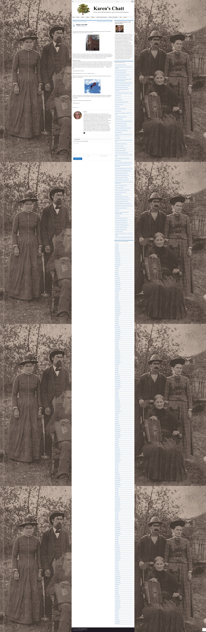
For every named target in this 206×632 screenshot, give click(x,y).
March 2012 (117, 594)
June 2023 (117, 319)
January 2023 (117, 329)
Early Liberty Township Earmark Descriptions (122, 85)
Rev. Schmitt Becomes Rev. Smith (120, 116)
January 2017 (117, 476)
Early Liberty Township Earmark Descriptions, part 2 (123, 82)
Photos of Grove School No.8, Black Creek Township (124, 237)
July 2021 (116, 366)
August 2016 (117, 486)
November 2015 (117, 504)
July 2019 (116, 415)
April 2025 (117, 274)
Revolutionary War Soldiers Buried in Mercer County (123, 168)
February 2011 (117, 621)
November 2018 (117, 431)
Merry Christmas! (118, 97)
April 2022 (117, 347)
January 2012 (117, 598)
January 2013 (117, 574)
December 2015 (117, 502)
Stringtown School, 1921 (119, 104)
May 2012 (116, 590)
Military (93, 17)
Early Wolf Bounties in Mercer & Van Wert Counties (123, 205)
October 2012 (117, 580)
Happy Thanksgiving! (118, 99)
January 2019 (117, 427)
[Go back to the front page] (103, 9)
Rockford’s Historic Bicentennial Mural (121, 152)
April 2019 (117, 421)
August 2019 (117, 413)
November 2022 (117, 333)
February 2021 (117, 376)
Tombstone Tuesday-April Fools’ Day (121, 220)
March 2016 (117, 496)
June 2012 (117, 588)
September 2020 (118, 386)
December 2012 (117, 576)
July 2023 (116, 317)
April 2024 (117, 298)
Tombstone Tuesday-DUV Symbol (120, 185)
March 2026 (117, 251)
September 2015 (118, 508)
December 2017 (117, 453)
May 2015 (116, 517)
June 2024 (117, 294)
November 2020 (117, 382)
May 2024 (116, 296)
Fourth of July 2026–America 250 (120, 72)
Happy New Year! (118, 95)
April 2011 (117, 617)
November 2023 (117, 309)
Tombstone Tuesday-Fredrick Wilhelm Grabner (123, 170)
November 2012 (117, 578)
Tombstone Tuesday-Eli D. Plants (120, 192)
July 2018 (116, 439)
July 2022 (116, 341)
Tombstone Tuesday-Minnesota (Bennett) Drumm (123, 121)
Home (73, 17)
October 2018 (117, 433)
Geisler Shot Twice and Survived (120, 77)
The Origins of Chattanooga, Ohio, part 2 (122, 224)
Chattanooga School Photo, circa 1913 (121, 196)
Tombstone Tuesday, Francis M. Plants (121, 201)
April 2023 (117, 323)
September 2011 (118, 606)
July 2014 (116, 537)
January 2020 (117, 402)
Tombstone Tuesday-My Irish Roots (121, 227)
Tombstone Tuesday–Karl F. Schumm (80, 21)
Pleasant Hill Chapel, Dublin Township (121, 87)
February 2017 (117, 474)
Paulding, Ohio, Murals (119, 118)
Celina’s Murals (117, 138)
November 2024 (117, 284)
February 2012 (117, 596)
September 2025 (118, 264)
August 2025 (117, 266)
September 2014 (118, 533)
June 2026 (117, 245)
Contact (125, 17)
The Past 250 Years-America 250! (120, 70)
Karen (78, 26)
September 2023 (118, 313)
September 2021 (118, 362)
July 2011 (116, 610)
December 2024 (117, 282)
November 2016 (117, 480)
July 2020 (116, 390)
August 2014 (117, 535)
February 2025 (117, 278)
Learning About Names (119, 231)
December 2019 (117, 404)
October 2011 (117, 604)
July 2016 (116, 488)
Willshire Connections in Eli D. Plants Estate (122, 189)
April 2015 (117, 519)
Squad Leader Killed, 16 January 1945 (121, 218)
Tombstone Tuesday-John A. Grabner (121, 177)
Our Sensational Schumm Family (120, 64)
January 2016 (117, 500)
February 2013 (117, 572)
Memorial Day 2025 (118, 194)
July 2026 (116, 243)
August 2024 (117, 290)
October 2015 (117, 506)
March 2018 (117, 447)
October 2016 (117, 482)
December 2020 (117, 380)
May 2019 (116, 419)
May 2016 (116, 492)
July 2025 (116, 268)
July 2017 (116, 464)
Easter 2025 (117, 210)
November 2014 (117, 529)
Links (121, 17)
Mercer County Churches (102, 17)
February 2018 (117, 449)
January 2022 (117, 353)
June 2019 (117, 417)
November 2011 (117, 602)
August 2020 (117, 388)
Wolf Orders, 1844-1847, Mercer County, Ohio (123, 203)
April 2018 (117, 445)
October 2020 (117, 384)
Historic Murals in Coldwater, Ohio (120, 143)
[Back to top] (203, 625)
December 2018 (117, 429)
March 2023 (117, 325)
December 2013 (117, 551)
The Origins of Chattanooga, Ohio (121, 229)
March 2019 (117, 423)
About (77, 17)
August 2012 (117, 584)
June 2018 (117, 441)
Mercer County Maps (113, 17)
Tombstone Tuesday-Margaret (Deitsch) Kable (123, 127)
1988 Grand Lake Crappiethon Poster (121, 130)
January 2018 (117, 451)
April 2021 (117, 372)
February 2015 (117, 523)
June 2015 (117, 515)
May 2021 (116, 370)
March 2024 (117, 300)
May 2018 (116, 443)
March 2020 (117, 398)
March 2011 (117, 619)
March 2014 (117, 545)
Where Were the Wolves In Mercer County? (122, 198)
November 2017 (117, 455)
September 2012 (118, 582)
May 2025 (116, 272)
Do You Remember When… (119, 187)
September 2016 (118, 484)
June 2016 (117, 490)
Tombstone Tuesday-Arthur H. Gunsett (104, 21)
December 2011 (117, 600)
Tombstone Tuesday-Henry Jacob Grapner (122, 158)
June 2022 (117, 343)
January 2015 (117, 525)
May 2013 (116, 566)
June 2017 (117, 466)
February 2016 (117, 498)
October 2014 (117, 531)
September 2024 (118, 288)
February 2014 (117, 547)
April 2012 (117, 592)
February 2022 (117, 351)
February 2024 (117, 302)
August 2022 (117, 339)
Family (82, 17)
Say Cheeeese (117, 215)
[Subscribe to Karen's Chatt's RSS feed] (72, 1)
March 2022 (117, 349)
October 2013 (117, 555)
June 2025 (117, 270)
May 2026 (116, 247)
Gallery (87, 17)
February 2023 (117, 327)
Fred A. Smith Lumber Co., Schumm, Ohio (122, 179)
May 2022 (116, 345)
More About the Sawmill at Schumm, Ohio (122, 175)
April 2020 (117, 396)
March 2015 (117, 521)
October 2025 (117, 262)
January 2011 (117, 623)
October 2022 (117, 335)
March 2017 (117, 472)
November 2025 (117, 260)
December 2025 (117, 258)
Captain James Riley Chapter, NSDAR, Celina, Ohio (123, 162)
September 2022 (118, 337)
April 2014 (117, 543)
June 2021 (117, 368)
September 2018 (118, 435)
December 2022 (117, 331)
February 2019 (117, 425)
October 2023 (117, 311)
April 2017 (117, 470)
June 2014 (117, 539)
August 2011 (117, 608)
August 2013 (117, 559)
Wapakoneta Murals (118, 132)
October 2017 (117, 457)
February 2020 (117, 400)
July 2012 (116, 586)
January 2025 (117, 280)
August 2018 (117, 437)
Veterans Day (117, 106)
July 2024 (116, 292)
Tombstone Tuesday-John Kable (120, 148)
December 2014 (117, 527)
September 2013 (118, 557)
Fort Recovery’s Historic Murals (120, 150)
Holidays (85, 26)
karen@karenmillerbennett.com (82, 628)
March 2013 (117, 570)
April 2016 (117, 494)
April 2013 (117, 568)
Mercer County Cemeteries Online (121, 125)
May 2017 (116, 468)
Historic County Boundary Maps (120, 108)
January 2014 (117, 549)
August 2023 (117, 315)
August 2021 (117, 364)
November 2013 (117, 553)
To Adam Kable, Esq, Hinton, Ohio (120, 123)
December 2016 (117, 478)
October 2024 (117, 286)
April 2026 (117, 249)
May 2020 (116, 394)
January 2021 (117, 378)
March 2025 (117, 276)
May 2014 (116, 541)
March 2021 (117, 374)
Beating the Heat (118, 160)
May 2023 (116, 321)
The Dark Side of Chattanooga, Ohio (121, 222)
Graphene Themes (80, 630)
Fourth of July (81, 26)
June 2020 (117, 392)
